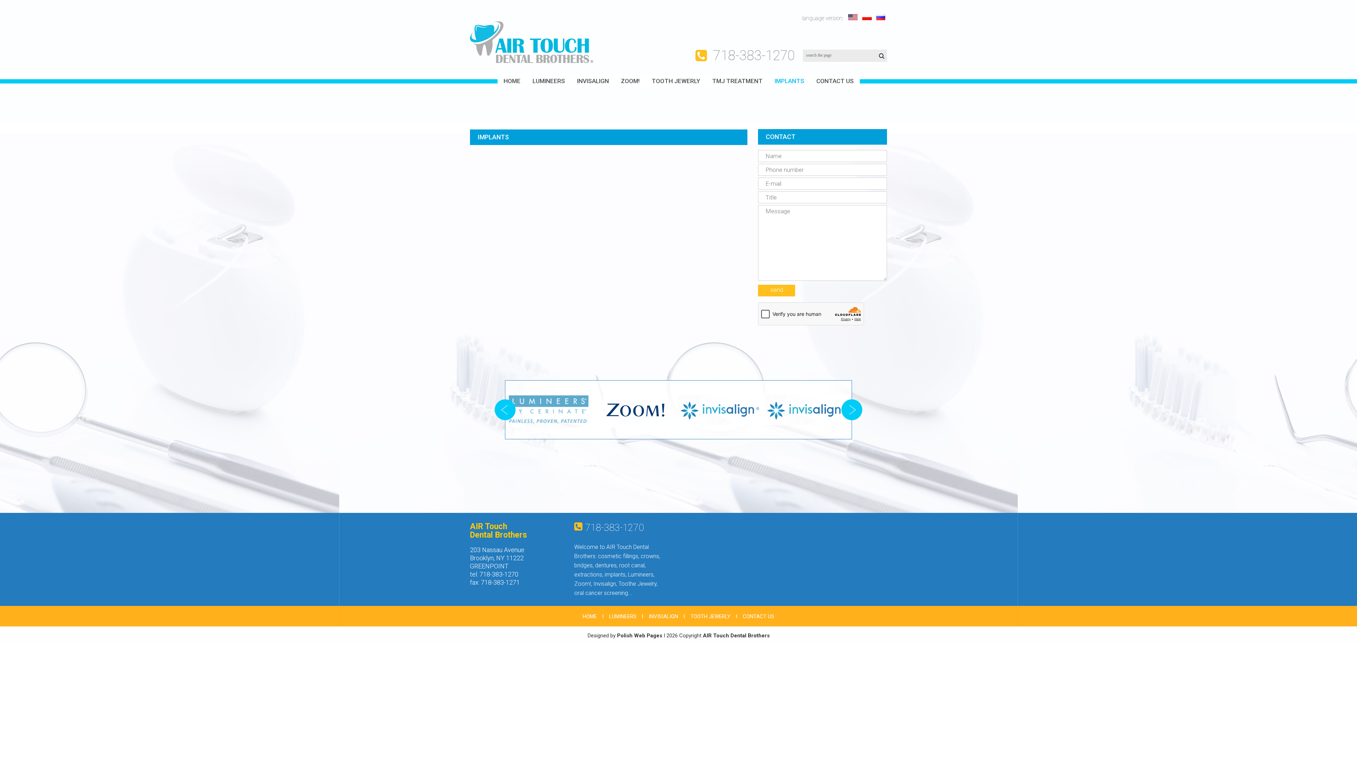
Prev (505, 409)
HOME (512, 81)
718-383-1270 (754, 55)
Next (851, 409)
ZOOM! (630, 81)
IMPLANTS (789, 81)
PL (867, 17)
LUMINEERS (549, 81)
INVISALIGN (593, 81)
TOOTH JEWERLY (676, 81)
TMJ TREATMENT (737, 81)
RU (881, 17)
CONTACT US (835, 81)
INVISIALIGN (663, 616)
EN (853, 17)
